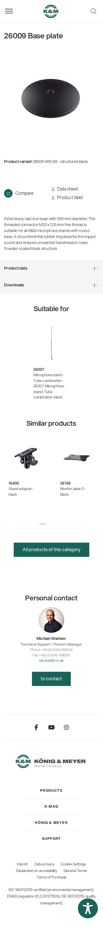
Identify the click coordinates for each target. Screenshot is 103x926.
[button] (43, 524)
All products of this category (51, 549)
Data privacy (44, 864)
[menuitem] (51, 791)
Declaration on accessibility (36, 870)
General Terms (75, 870)
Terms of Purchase (51, 877)
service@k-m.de (51, 660)
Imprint (22, 864)
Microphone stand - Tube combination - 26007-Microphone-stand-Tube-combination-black (49, 386)
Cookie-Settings (73, 864)
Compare (24, 193)
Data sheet (67, 188)
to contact (51, 678)
